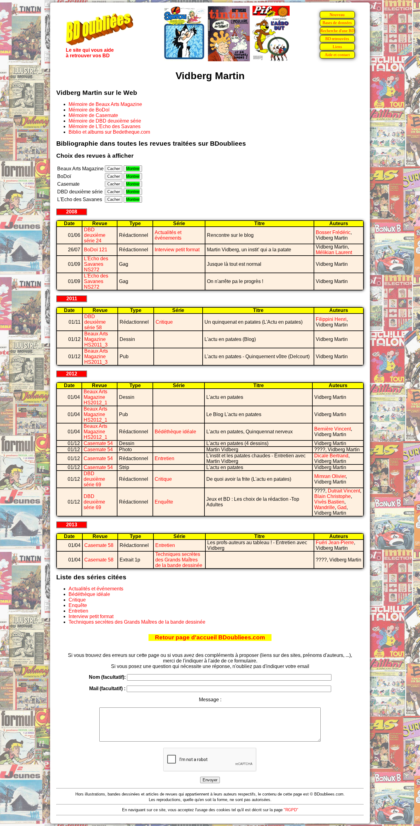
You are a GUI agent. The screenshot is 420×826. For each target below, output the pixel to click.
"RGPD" (291, 810)
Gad (342, 507)
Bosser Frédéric (333, 232)
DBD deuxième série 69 (94, 479)
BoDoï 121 (95, 249)
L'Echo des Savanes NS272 (96, 264)
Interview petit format (177, 249)
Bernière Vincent (332, 428)
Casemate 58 (98, 545)
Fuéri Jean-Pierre (335, 542)
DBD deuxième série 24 (94, 235)
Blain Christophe (332, 496)
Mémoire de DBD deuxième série (105, 120)
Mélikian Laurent (334, 252)
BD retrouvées (337, 38)
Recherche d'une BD (337, 30)
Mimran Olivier (330, 476)
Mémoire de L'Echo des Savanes (105, 126)
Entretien (164, 458)
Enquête (164, 501)
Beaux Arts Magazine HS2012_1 (95, 397)
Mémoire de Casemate (93, 115)
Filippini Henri (331, 319)
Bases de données (337, 22)
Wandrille (324, 507)
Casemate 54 (98, 443)
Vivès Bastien (329, 501)
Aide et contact (337, 54)
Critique (164, 322)
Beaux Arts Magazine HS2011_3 (96, 339)
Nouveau (337, 14)
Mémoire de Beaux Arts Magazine (105, 104)
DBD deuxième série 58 (95, 322)
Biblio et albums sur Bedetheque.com (109, 132)
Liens (337, 46)
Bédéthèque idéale (175, 431)
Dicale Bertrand (331, 455)
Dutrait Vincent (344, 490)
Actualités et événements (168, 235)
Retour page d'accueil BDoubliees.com (210, 637)
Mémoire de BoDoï (89, 109)
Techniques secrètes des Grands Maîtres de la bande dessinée (178, 560)
